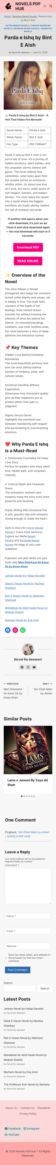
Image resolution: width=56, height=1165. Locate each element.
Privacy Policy (28, 1113)
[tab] (22, 796)
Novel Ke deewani (21, 52)
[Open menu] (45, 6)
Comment (12, 865)
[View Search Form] (50, 6)
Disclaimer (44, 1107)
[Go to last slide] (9, 760)
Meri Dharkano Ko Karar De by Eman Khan (13, 691)
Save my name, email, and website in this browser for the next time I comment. (29, 957)
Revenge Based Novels (26, 28)
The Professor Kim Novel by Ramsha (27, 1084)
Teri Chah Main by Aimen (42, 689)
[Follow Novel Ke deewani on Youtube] (34, 667)
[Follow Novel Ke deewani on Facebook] (22, 667)
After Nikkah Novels (17, 25)
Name (11, 916)
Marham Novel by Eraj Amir (22, 620)
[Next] (46, 760)
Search (8, 982)
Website (11, 946)
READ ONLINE (28, 261)
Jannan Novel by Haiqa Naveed (25, 575)
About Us (11, 1107)
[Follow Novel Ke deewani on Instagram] (28, 667)
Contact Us (28, 1107)
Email (10, 931)
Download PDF (28, 247)
